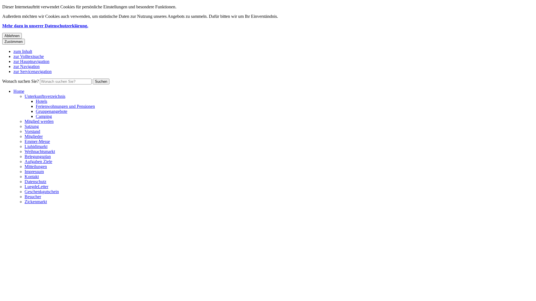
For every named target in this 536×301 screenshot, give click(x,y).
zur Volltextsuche (28, 56)
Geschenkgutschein (42, 191)
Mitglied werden (39, 121)
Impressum (34, 171)
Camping (44, 116)
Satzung (32, 126)
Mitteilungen (36, 166)
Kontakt (32, 176)
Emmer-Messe (37, 141)
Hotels (41, 101)
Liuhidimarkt (36, 146)
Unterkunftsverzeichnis (45, 96)
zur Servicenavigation (32, 71)
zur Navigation (26, 66)
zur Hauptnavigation (31, 61)
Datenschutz (35, 181)
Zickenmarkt (36, 201)
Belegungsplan (38, 156)
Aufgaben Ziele (38, 161)
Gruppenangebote (51, 111)
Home (18, 91)
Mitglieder (34, 136)
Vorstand (32, 131)
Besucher (33, 196)
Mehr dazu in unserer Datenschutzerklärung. (45, 25)
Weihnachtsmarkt (40, 151)
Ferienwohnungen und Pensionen (65, 106)
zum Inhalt (22, 51)
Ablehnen (12, 36)
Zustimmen (13, 42)
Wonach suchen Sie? (20, 81)
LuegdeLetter (36, 186)
